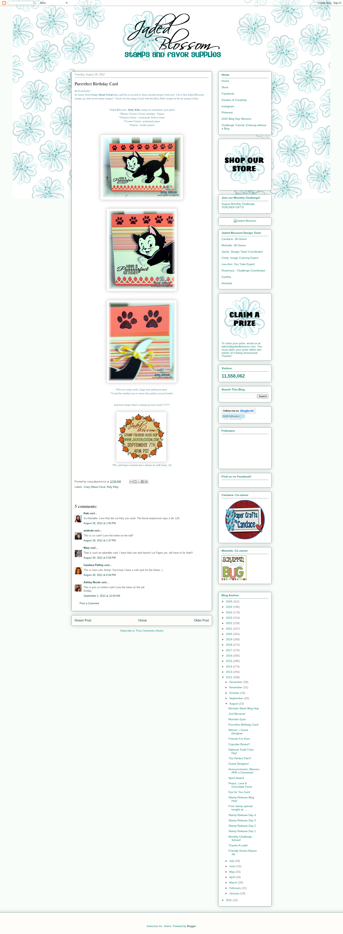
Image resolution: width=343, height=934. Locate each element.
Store (225, 87)
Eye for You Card (239, 792)
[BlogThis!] (135, 482)
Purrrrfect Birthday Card (243, 724)
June (232, 866)
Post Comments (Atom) (149, 630)
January (234, 893)
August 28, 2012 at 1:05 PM (100, 523)
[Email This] (131, 482)
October (234, 692)
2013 (229, 671)
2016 (229, 655)
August (234, 703)
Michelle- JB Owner (234, 245)
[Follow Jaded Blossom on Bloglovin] (239, 412)
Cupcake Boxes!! (239, 744)
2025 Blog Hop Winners (236, 118)
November (236, 687)
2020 (229, 634)
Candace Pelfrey (93, 565)
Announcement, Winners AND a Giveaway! (243, 771)
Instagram (228, 106)
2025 (229, 606)
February (235, 888)
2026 (229, 601)
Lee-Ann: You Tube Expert (238, 264)
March (233, 882)
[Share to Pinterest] (146, 482)
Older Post (201, 620)
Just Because (236, 713)
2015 (229, 661)
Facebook (228, 93)
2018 (229, 644)
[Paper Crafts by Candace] (245, 538)
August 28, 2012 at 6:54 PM (100, 574)
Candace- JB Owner (234, 239)
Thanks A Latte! (238, 845)
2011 (229, 900)
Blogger (191, 926)
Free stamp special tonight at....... (240, 808)
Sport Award (236, 778)
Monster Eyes (237, 719)
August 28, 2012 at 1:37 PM (100, 540)
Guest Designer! (238, 763)
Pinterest (227, 112)
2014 (229, 666)
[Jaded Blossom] (245, 220)
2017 (229, 650)
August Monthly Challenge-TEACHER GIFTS (238, 205)
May (232, 871)
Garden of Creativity (234, 100)
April (232, 877)
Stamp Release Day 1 (242, 831)
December (236, 682)
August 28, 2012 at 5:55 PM (100, 557)
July (232, 860)
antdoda (88, 530)
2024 (229, 612)
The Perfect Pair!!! (239, 758)
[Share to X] (139, 482)
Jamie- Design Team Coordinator (242, 251)
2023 (229, 617)
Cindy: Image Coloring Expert (240, 257)
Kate (86, 513)
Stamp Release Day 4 (242, 815)
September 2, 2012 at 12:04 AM (102, 595)
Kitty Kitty (113, 486)
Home (142, 620)
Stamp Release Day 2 (242, 825)
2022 (229, 623)
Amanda (227, 283)
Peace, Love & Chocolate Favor (240, 785)
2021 (229, 628)
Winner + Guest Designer (238, 731)
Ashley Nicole (92, 582)
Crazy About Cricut (94, 486)
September (236, 698)
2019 (229, 639)
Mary (87, 547)
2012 (229, 677)
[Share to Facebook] (143, 482)
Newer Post (83, 620)
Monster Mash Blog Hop (243, 708)
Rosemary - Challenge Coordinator (243, 270)
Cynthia (226, 276)
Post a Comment (89, 603)
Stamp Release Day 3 (242, 820)
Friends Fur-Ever (239, 738)
